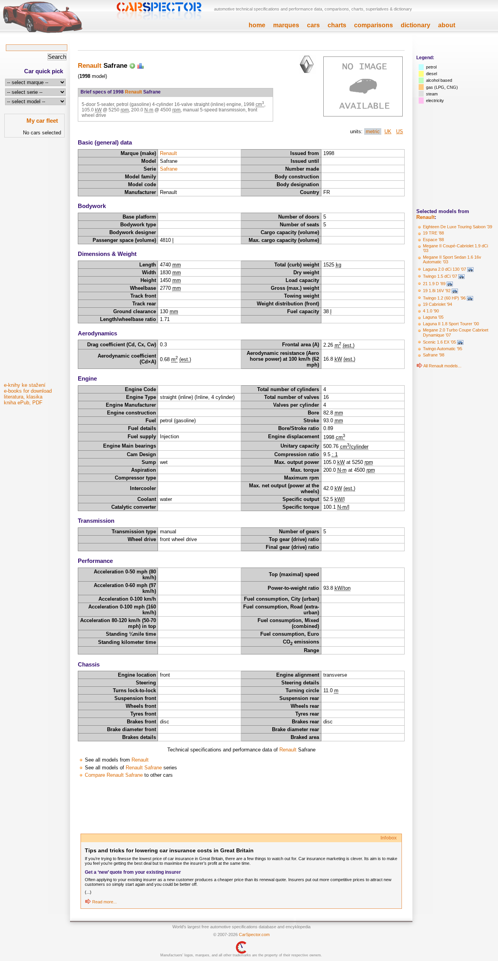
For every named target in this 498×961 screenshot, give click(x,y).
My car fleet (42, 120)
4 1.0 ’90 (431, 311)
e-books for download (28, 391)
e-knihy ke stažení (25, 385)
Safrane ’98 (433, 355)
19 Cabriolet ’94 (437, 304)
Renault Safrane (144, 768)
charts (337, 25)
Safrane (168, 169)
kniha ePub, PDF (23, 403)
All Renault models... (442, 365)
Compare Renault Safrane (114, 775)
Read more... (104, 901)
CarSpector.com (254, 934)
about (446, 25)
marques (286, 25)
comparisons (373, 25)
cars (313, 25)
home (257, 25)
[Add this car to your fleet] (132, 65)
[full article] (88, 901)
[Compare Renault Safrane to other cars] (140, 65)
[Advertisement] (35, 262)
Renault (425, 217)
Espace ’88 (433, 239)
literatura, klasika (23, 397)
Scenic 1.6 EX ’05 (439, 342)
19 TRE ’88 (433, 233)
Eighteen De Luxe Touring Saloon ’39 (457, 226)
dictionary (415, 25)
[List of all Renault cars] (419, 365)
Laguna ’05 (433, 317)
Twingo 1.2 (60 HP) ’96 (444, 298)
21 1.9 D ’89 (434, 283)
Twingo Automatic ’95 (442, 348)
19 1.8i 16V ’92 (437, 290)
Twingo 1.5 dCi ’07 (440, 276)
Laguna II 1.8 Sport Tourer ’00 (451, 323)
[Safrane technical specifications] (363, 115)
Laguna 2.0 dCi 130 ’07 (444, 269)
